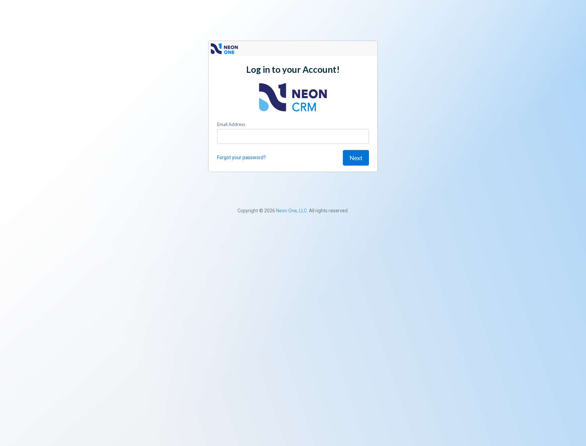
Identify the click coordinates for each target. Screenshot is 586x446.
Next (356, 158)
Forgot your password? (241, 157)
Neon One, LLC (291, 210)
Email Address (231, 124)
